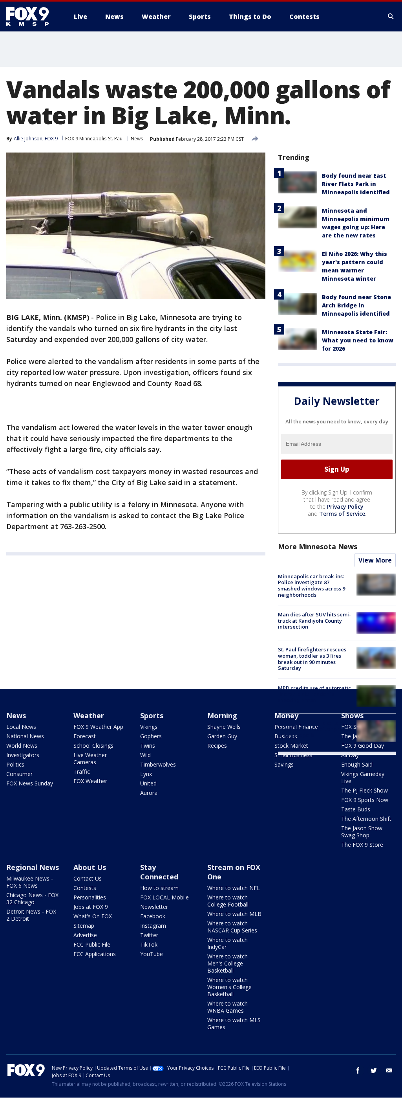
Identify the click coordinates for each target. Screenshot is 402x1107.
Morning (222, 715)
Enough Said (357, 764)
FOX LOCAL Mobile (164, 897)
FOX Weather (90, 781)
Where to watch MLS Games (234, 1023)
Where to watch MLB (234, 914)
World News (21, 745)
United (148, 783)
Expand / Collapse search (391, 16)
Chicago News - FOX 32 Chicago (32, 898)
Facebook (152, 916)
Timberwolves (158, 764)
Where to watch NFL (233, 888)
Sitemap (83, 925)
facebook (358, 1070)
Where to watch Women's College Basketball (229, 987)
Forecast (84, 736)
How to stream (159, 888)
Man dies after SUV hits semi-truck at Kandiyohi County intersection (314, 620)
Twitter (149, 935)
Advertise (85, 935)
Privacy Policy (345, 506)
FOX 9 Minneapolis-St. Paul (94, 138)
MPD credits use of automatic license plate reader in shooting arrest (314, 694)
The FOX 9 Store (362, 844)
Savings (284, 764)
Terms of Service (342, 513)
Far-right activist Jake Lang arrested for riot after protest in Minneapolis (315, 729)
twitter (373, 1070)
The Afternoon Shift (366, 818)
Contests (84, 888)
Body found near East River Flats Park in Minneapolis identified (356, 184)
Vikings (148, 726)
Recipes (217, 745)
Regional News (32, 867)
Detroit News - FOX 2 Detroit (31, 915)
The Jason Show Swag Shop (361, 831)
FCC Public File (91, 944)
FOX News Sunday (29, 783)
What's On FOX (92, 916)
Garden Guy (222, 736)
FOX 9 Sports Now (364, 800)
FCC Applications (94, 954)
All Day (350, 755)
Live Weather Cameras (90, 758)
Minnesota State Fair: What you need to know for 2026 (357, 340)
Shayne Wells (224, 726)
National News (25, 736)
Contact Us (87, 878)
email (389, 1070)
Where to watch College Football (228, 901)
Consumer (19, 774)
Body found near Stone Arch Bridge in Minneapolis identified (356, 305)
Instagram (153, 925)
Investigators (22, 755)
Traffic (81, 771)
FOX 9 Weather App (98, 726)
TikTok (148, 944)
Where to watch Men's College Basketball (227, 963)
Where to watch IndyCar (227, 943)
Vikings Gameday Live (362, 777)
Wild (145, 755)
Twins (147, 745)
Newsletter (154, 906)
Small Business (293, 755)
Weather (88, 715)
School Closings (93, 745)
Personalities (89, 897)
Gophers (151, 736)
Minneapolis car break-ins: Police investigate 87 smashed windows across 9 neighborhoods (311, 585)
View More (375, 560)
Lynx (146, 774)
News (137, 138)
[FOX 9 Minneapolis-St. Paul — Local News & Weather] (32, 16)
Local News (21, 726)
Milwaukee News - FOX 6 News (29, 882)
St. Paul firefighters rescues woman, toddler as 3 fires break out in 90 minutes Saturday (312, 658)
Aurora (148, 792)
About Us (89, 867)
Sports (151, 715)
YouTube (151, 954)
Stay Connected (159, 871)
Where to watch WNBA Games (227, 1007)
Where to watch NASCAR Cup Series (232, 926)
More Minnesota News (317, 546)
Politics (15, 764)
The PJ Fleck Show (364, 790)
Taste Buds (355, 809)
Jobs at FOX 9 (90, 906)
